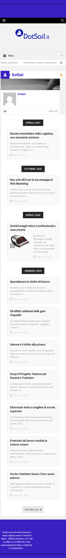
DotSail (21, 94)
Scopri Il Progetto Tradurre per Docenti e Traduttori (28, 376)
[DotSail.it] (33, 33)
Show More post (32, 509)
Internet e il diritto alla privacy (27, 344)
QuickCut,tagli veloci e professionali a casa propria (33, 228)
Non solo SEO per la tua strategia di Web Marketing (31, 181)
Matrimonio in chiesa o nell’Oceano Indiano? (38, 63)
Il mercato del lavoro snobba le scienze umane (28, 442)
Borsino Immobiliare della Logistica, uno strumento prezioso (31, 135)
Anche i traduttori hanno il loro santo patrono (32, 476)
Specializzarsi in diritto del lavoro (30, 281)
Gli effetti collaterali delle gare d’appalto (27, 313)
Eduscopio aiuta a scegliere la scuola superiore (32, 409)
